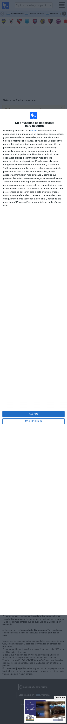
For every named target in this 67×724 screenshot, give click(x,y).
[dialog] (33, 362)
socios (33, 130)
